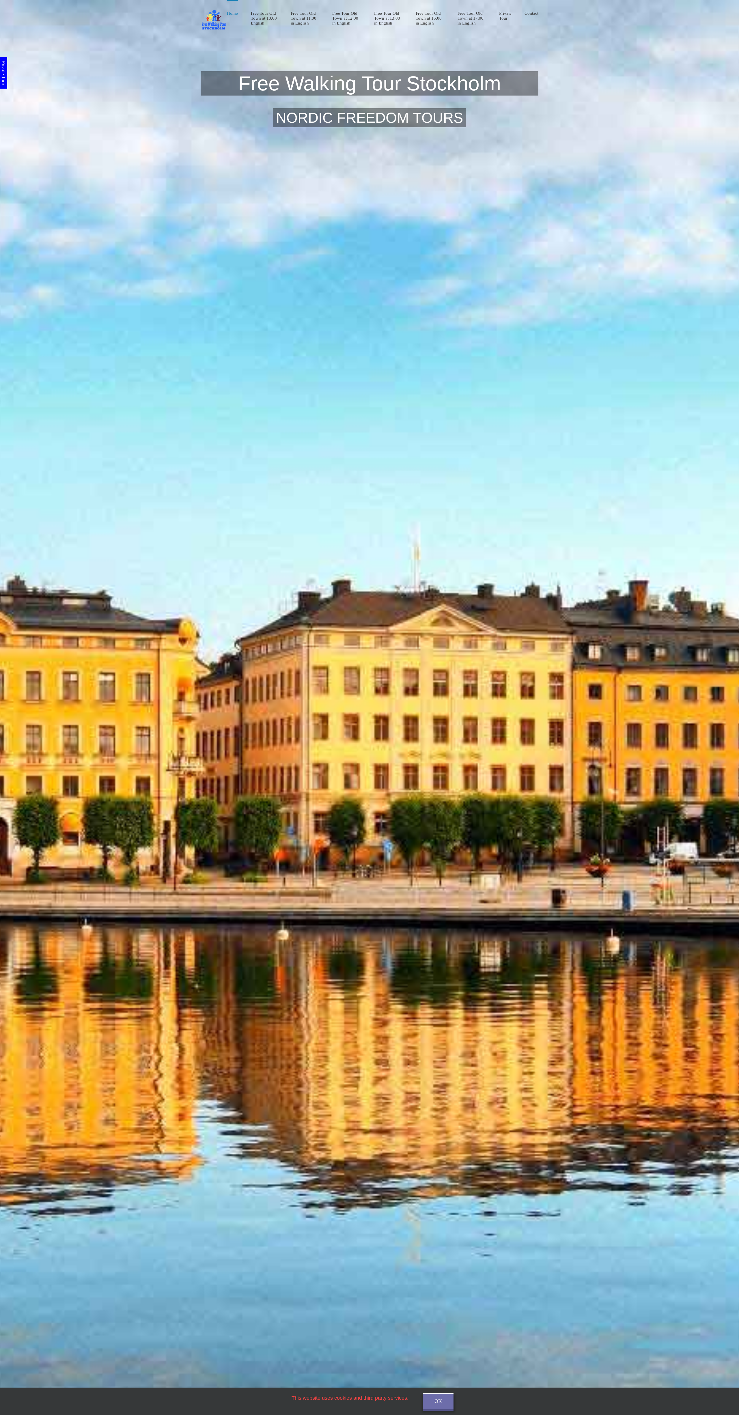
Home (232, 13)
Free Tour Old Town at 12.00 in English (345, 18)
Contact (531, 13)
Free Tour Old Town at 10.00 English (264, 18)
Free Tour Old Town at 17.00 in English (471, 18)
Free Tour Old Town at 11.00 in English (303, 18)
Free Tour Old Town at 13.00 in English (387, 18)
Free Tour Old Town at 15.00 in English (429, 18)
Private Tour (505, 15)
